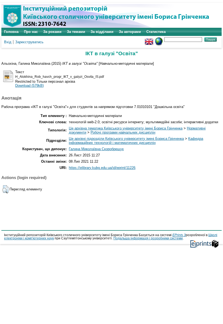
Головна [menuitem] (11, 32)
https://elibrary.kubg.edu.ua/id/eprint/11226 (102, 168)
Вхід (7, 42)
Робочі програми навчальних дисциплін (123, 132)
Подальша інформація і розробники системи (148, 238)
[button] (5, 189)
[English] (149, 39)
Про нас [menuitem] (31, 32)
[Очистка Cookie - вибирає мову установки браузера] (158, 39)
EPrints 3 (179, 235)
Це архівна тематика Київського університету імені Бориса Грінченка (125, 128)
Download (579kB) (29, 86)
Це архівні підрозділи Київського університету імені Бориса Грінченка (126, 139)
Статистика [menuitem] (156, 32)
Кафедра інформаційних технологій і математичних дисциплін (136, 141)
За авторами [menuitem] (130, 32)
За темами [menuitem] (76, 32)
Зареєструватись (29, 42)
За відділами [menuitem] (102, 32)
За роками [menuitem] (52, 32)
